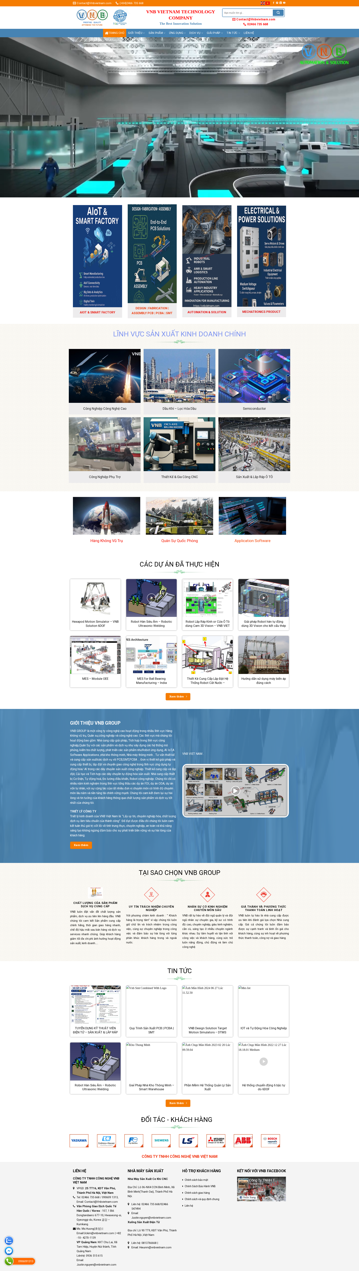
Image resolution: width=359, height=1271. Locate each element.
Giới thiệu (135, 33)
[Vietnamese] (267, 3)
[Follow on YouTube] (284, 3)
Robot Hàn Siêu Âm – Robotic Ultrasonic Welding (151, 624)
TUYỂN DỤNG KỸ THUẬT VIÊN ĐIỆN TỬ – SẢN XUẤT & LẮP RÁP (95, 1030)
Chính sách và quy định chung (202, 1199)
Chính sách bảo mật (196, 1179)
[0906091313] (9, 1261)
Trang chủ (116, 33)
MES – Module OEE (95, 678)
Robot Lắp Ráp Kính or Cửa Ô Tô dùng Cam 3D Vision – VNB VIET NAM (207, 625)
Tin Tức (232, 33)
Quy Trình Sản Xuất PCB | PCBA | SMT (151, 1030)
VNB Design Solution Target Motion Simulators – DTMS (207, 1030)
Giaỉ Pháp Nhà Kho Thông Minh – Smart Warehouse (151, 1087)
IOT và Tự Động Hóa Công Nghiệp (264, 1028)
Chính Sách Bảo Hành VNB (200, 1186)
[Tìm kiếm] (278, 13)
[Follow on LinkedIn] (281, 3)
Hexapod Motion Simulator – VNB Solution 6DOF (95, 624)
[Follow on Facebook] (273, 3)
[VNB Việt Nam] (103, 18)
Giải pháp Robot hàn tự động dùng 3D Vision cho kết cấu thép (263, 624)
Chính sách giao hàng (197, 1192)
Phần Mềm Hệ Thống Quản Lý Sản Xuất (207, 1087)
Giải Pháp (213, 33)
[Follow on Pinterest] (277, 3)
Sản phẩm (156, 33)
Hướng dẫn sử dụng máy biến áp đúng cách (263, 681)
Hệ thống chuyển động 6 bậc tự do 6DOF (263, 1087)
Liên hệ (249, 33)
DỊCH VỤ (194, 33)
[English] (262, 3)
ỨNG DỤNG (176, 33)
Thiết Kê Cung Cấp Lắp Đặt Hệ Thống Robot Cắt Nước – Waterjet (207, 683)
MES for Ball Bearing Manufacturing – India (151, 681)
